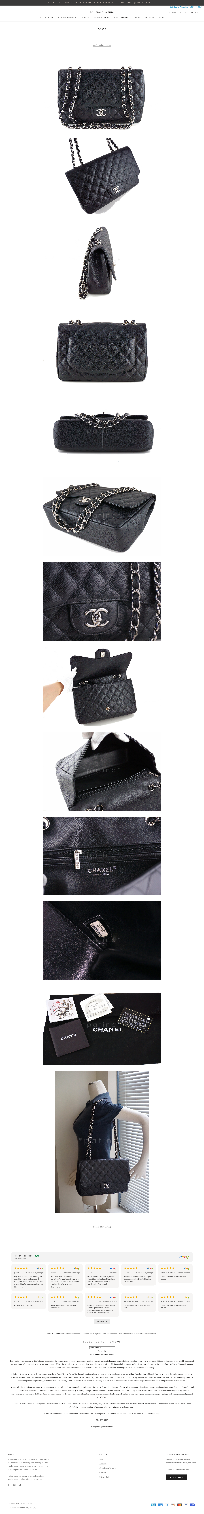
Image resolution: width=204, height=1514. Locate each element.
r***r (53, 1301)
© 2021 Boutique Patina (20, 1504)
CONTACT (149, 18)
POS (11, 1507)
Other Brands (101, 18)
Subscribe (176, 1477)
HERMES (85, 18)
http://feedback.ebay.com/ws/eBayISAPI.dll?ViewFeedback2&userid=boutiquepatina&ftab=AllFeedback (112, 1334)
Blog (161, 18)
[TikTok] (20, 1485)
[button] (18, 1287)
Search (182, 12)
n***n (53, 1272)
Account (172, 12)
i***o (126, 1272)
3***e (90, 1272)
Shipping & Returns (107, 1468)
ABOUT (136, 18)
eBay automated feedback (169, 1272)
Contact (102, 1473)
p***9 (16, 1272)
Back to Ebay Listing (102, 45)
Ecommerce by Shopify (26, 1507)
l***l (89, 1301)
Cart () (194, 12)
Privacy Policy (105, 1477)
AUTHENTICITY (121, 18)
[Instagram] (14, 1485)
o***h (16, 1301)
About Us (103, 1464)
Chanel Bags (46, 18)
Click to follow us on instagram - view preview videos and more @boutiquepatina (102, 3)
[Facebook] (9, 1485)
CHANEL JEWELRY (67, 18)
